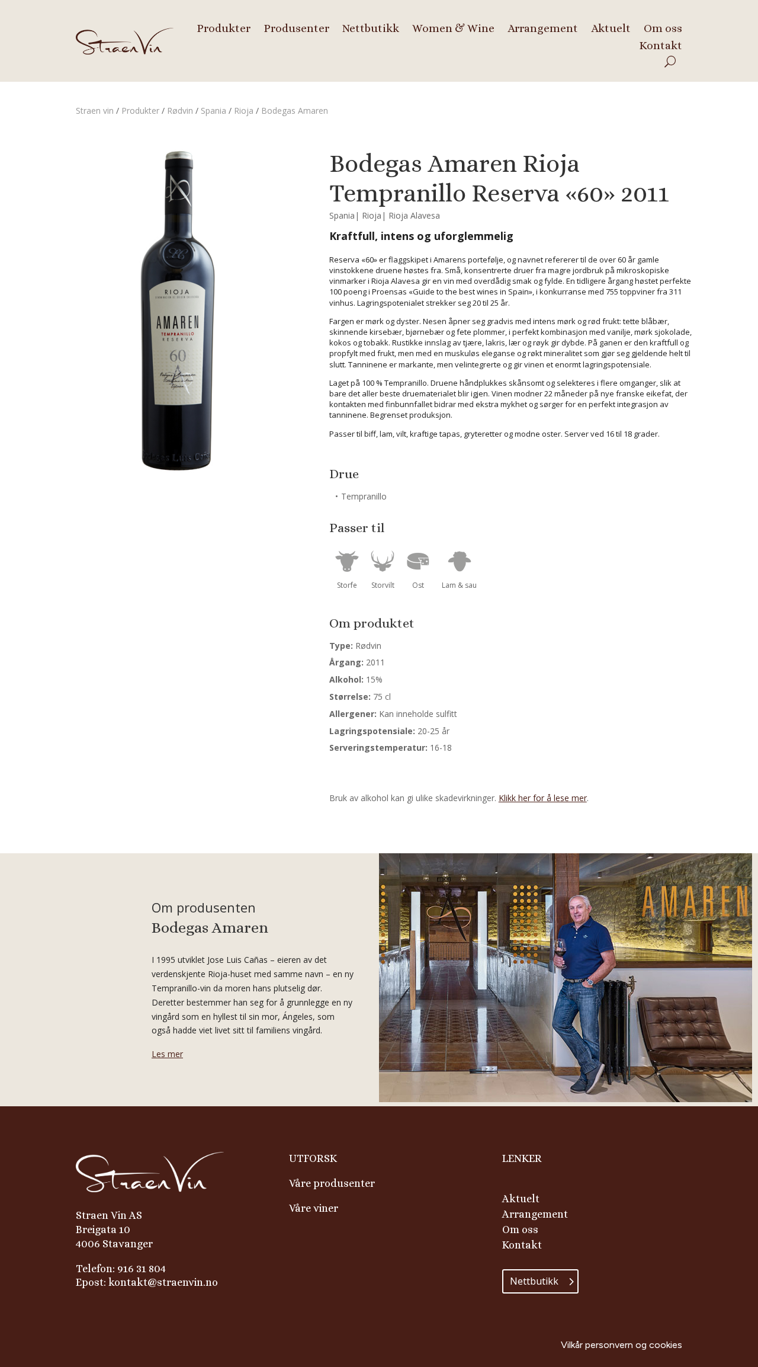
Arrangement (543, 27)
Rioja (243, 110)
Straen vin (95, 110)
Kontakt (660, 44)
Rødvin (180, 110)
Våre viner (313, 1208)
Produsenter (296, 27)
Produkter (223, 27)
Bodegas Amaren (294, 110)
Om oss (663, 27)
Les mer (167, 1053)
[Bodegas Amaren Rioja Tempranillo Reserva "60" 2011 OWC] (176, 470)
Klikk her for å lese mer (543, 797)
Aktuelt (611, 27)
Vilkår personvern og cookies (621, 1344)
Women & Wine (453, 27)
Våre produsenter (332, 1183)
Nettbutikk (370, 27)
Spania (213, 110)
